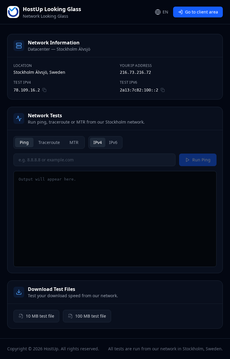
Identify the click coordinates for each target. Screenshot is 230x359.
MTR (73, 142)
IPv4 (97, 142)
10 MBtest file (40, 316)
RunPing (201, 160)
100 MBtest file (90, 316)
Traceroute (49, 142)
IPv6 (113, 142)
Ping (24, 142)
